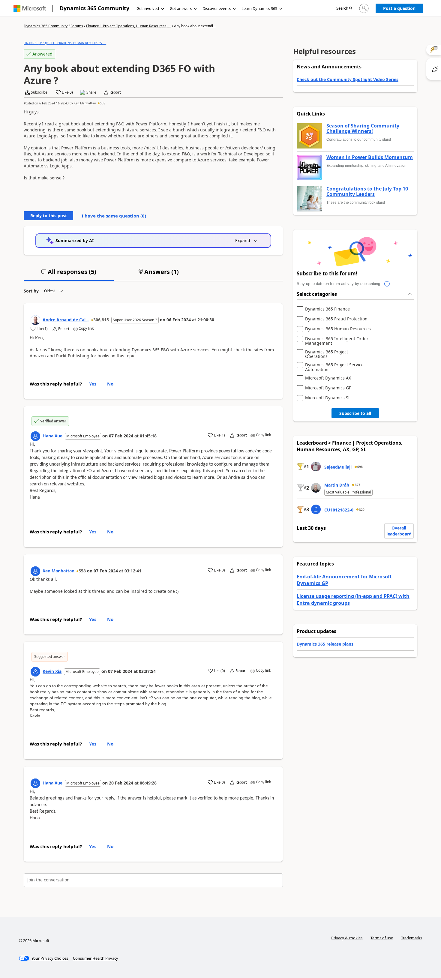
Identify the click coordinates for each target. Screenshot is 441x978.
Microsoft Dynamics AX (328, 378)
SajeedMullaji (338, 467)
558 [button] (102, 103)
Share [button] (91, 92)
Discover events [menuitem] (216, 8)
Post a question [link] (399, 8)
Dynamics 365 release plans (325, 644)
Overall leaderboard (399, 531)
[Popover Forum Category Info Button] (387, 283)
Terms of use (381, 937)
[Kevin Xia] (35, 671)
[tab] (69, 274)
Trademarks (411, 937)
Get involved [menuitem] (147, 8)
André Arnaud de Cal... (66, 319)
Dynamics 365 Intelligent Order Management (336, 341)
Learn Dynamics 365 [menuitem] (259, 8)
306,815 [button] (101, 319)
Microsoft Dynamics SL (327, 397)
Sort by (31, 291)
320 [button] (361, 510)
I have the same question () (114, 216)
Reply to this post (48, 215)
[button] (344, 8)
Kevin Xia (52, 671)
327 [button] (357, 485)
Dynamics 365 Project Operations (326, 354)
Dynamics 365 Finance (327, 309)
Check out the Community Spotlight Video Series (347, 79)
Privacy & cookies (346, 937)
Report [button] (115, 92)
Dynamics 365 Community (94, 8)
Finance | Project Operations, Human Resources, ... (128, 25)
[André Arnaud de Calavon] (35, 320)
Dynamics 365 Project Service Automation (334, 367)
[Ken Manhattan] (35, 571)
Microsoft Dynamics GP (328, 388)
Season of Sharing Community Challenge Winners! (362, 128)
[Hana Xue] (35, 436)
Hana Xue (52, 436)
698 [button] (360, 467)
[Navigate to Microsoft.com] (30, 8)
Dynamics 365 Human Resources (338, 329)
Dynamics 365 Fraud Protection (336, 319)
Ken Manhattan (85, 103)
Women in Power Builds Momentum (369, 157)
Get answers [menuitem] (181, 8)
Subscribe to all (355, 413)
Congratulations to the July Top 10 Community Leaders (367, 191)
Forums (76, 25)
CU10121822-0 (338, 510)
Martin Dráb (336, 485)
